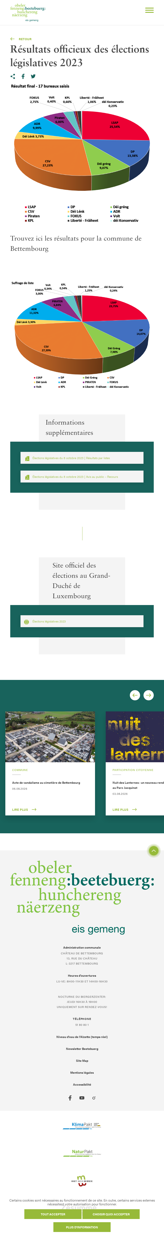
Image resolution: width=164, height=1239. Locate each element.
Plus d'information (82, 1227)
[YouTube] (82, 1098)
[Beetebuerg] (27, 12)
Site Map (82, 1060)
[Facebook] (70, 1098)
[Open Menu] (148, 11)
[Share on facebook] (23, 76)
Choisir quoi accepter (111, 1214)
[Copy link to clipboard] (12, 76)
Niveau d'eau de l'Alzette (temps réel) (82, 1037)
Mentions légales (82, 1072)
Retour (25, 39)
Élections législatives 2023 (49, 621)
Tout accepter (53, 1214)
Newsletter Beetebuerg (82, 1048)
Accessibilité (82, 1084)
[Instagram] (94, 1098)
